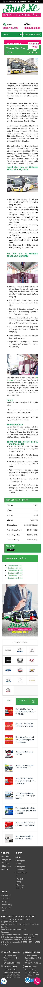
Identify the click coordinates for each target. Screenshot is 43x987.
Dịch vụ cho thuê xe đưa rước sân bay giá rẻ (25, 766)
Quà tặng (5, 863)
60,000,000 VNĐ (32, 540)
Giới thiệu (6, 856)
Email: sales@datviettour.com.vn (13, 929)
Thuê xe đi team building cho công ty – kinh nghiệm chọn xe (25, 795)
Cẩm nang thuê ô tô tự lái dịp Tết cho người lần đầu (25, 824)
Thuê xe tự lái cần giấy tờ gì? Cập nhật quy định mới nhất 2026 (26, 810)
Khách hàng (6, 866)
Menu (5, 34)
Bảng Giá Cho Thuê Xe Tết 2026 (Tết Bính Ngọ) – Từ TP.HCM (25, 711)
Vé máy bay (6, 895)
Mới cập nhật (22, 700)
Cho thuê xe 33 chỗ (15, 575)
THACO (35, 505)
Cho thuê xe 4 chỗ (15, 565)
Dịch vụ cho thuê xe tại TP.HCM (24, 753)
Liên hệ (5, 869)
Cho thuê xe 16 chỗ (15, 570)
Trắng (32, 520)
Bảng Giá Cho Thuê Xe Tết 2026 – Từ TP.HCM (24, 725)
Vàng (36, 520)
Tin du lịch (6, 898)
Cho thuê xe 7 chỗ (15, 568)
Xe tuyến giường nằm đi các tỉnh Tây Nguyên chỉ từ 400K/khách (25, 739)
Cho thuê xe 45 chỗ (15, 578)
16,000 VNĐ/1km (32, 535)
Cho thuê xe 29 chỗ (15, 573)
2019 (36, 510)
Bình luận (33, 701)
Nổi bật (9, 700)
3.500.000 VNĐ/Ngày (31, 525)
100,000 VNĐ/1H (32, 530)
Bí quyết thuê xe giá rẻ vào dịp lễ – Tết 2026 (24, 837)
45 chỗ (36, 515)
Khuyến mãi (6, 860)
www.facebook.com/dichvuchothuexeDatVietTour (19, 934)
